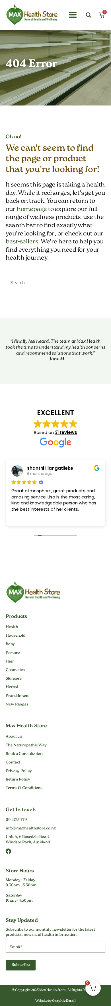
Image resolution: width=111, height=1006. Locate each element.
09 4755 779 (16, 820)
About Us (14, 737)
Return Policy (18, 780)
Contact (13, 762)
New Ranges (17, 704)
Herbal (12, 687)
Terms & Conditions (24, 788)
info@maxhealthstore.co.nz (31, 828)
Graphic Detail (64, 1001)
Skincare (14, 679)
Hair (10, 662)
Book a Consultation (24, 754)
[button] (72, 15)
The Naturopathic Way (26, 745)
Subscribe (21, 965)
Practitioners (17, 696)
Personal (14, 653)
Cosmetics (15, 670)
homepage (32, 209)
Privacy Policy (19, 771)
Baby (10, 644)
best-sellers (22, 241)
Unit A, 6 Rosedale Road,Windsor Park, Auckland (28, 840)
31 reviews (66, 432)
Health (12, 627)
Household (15, 636)
